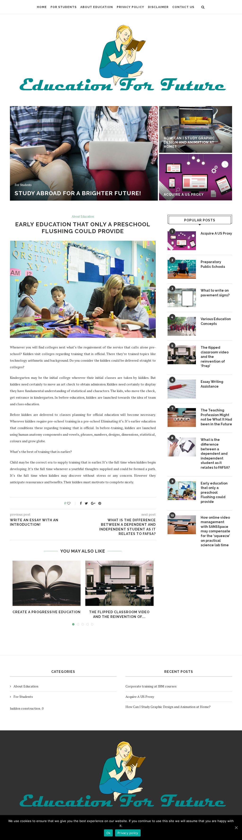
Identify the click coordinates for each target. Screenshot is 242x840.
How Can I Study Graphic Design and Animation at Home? (189, 142)
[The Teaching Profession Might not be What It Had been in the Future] (182, 417)
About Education (96, 7)
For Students (64, 7)
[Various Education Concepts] (182, 326)
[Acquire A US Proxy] (182, 240)
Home (42, 7)
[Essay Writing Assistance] (182, 389)
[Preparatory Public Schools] (182, 269)
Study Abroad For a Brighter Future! (78, 193)
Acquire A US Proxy (184, 194)
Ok (108, 833)
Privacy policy (127, 833)
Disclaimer (158, 7)
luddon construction (25, 708)
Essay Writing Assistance (212, 384)
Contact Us (183, 7)
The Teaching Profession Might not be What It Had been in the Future (216, 417)
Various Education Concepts (216, 321)
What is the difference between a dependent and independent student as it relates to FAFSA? (215, 453)
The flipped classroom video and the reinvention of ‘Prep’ (215, 357)
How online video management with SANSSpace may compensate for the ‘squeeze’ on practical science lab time (215, 531)
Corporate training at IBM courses (151, 686)
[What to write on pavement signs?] (182, 297)
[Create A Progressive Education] (47, 583)
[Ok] (236, 827)
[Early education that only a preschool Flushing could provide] (182, 490)
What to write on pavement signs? (215, 293)
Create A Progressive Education (47, 612)
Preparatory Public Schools (213, 264)
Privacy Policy (130, 7)
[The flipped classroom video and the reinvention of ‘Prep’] (119, 583)
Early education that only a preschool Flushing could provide (214, 492)
